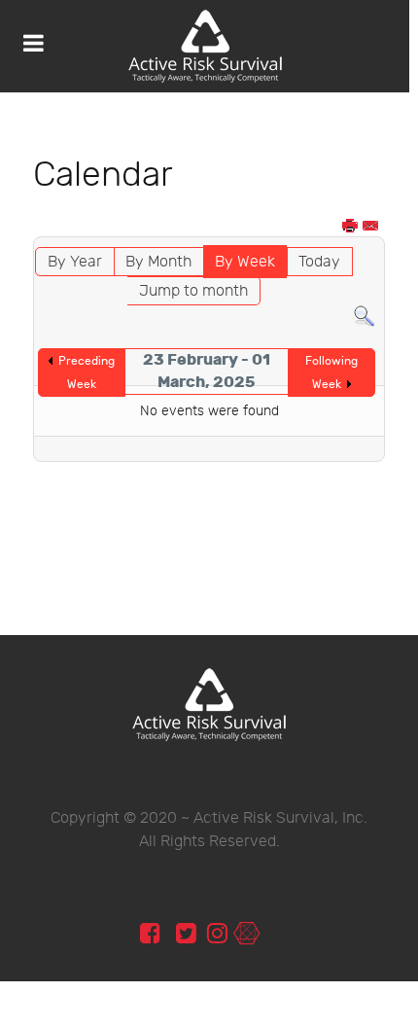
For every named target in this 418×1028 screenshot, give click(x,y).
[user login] (246, 934)
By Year (75, 262)
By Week (245, 262)
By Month (158, 262)
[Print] (351, 227)
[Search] (364, 316)
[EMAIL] (371, 227)
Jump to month (193, 291)
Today (319, 262)
